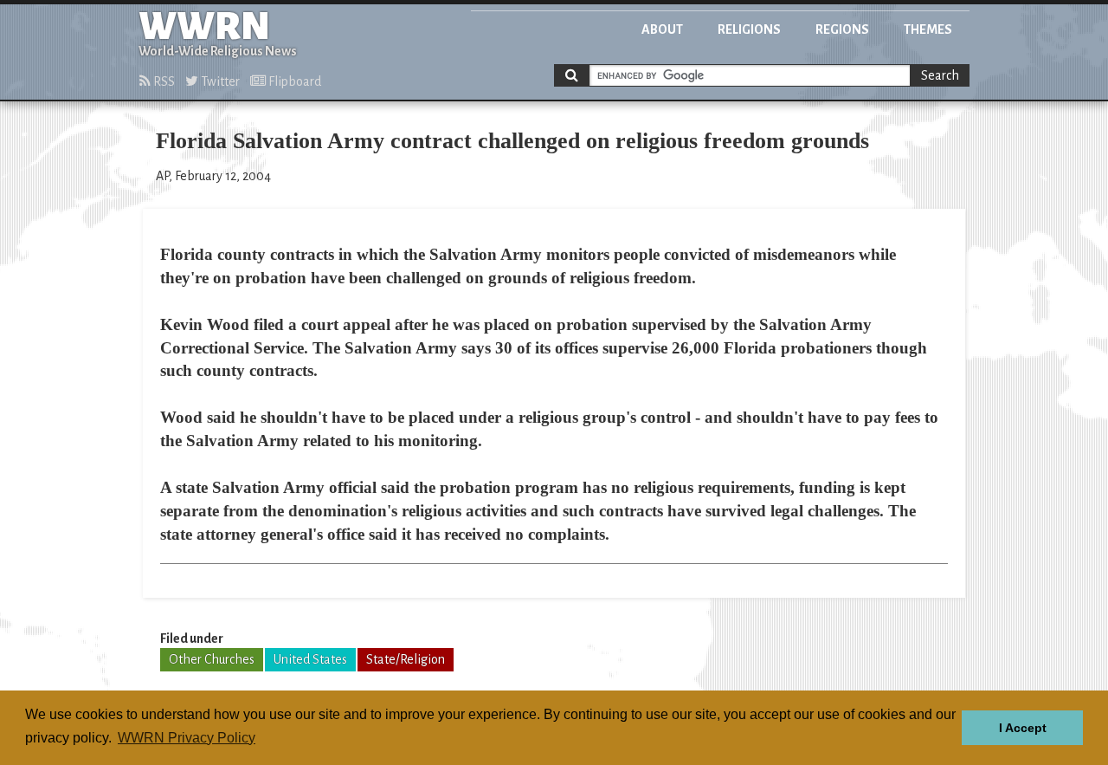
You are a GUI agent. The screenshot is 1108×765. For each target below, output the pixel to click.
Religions (749, 29)
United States (310, 659)
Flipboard (293, 81)
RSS (163, 81)
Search (940, 75)
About (662, 29)
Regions (842, 29)
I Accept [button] (1023, 728)
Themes (928, 29)
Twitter (219, 81)
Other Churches (211, 659)
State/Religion (405, 659)
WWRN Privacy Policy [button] (186, 737)
